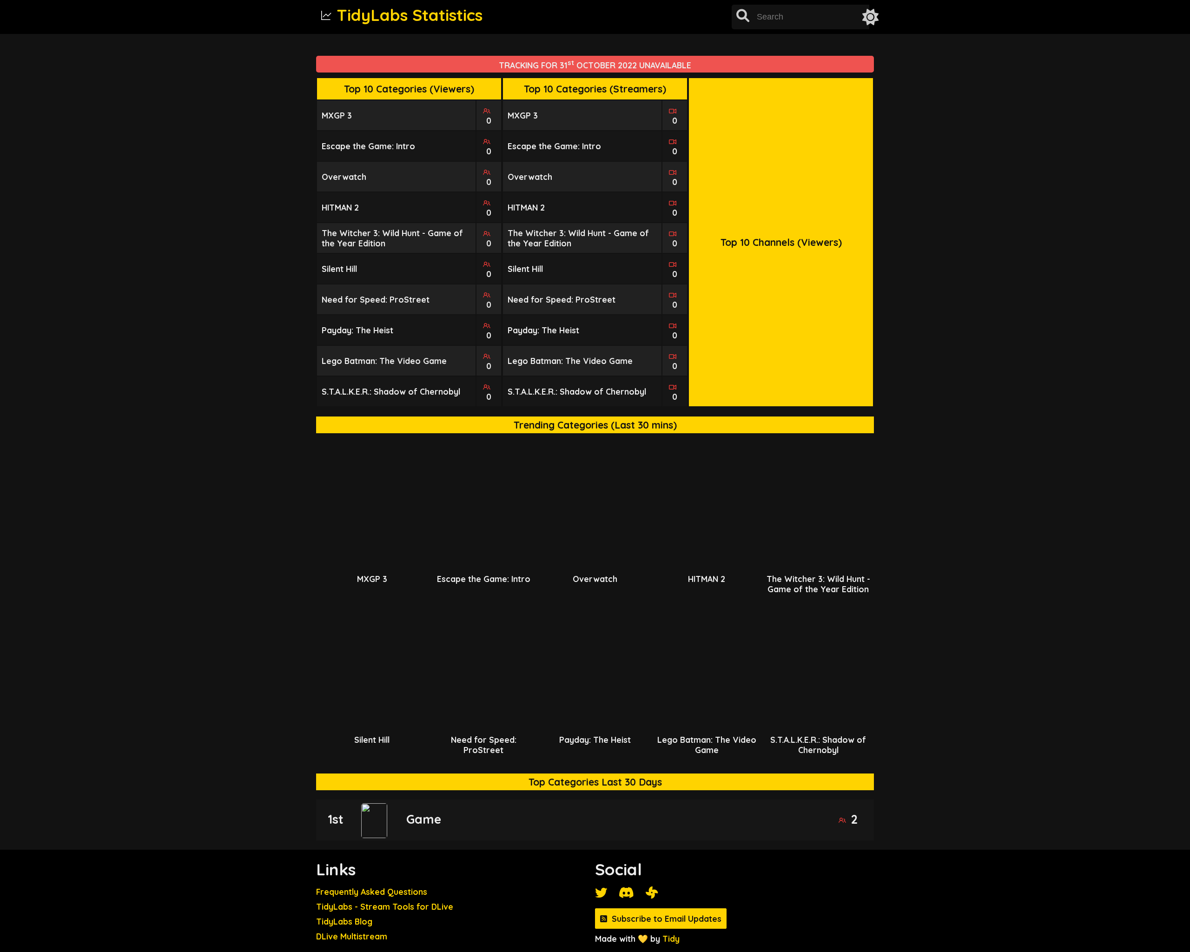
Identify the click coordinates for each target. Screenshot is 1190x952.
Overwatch (344, 177)
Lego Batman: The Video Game (384, 361)
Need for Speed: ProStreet (376, 299)
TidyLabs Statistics (410, 15)
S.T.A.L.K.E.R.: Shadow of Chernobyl (391, 391)
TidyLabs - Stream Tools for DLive (384, 906)
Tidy (671, 938)
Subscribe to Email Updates (666, 918)
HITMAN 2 (340, 207)
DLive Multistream (351, 936)
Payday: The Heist (357, 330)
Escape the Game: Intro (368, 146)
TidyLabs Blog (344, 921)
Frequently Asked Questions (371, 891)
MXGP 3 (337, 115)
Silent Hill (339, 269)
